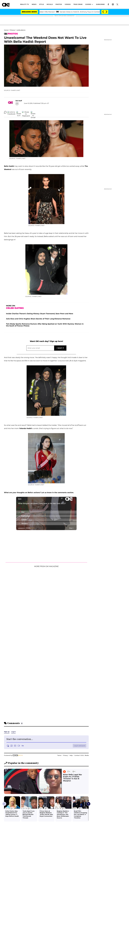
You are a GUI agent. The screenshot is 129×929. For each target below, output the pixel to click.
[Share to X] (18, 112)
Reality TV (24, 4)
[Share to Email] (33, 112)
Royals (50, 4)
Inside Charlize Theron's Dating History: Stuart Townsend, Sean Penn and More (39, 314)
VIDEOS (68, 4)
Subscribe (100, 4)
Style (41, 4)
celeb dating (21, 30)
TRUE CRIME (77, 4)
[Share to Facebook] (11, 112)
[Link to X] (117, 4)
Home (6, 30)
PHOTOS (59, 4)
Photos (12, 30)
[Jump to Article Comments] (5, 112)
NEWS (34, 4)
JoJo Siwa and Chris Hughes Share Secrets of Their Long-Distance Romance (38, 319)
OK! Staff (18, 101)
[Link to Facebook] (108, 4)
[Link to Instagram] (113, 4)
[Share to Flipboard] (26, 112)
